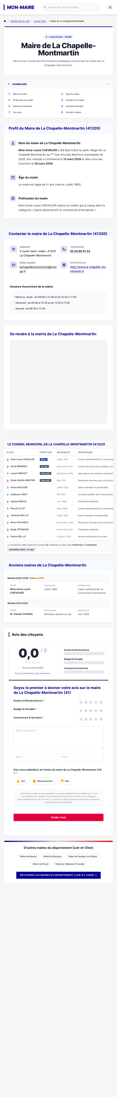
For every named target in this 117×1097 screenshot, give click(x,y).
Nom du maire (18, 94)
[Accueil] (5, 21)
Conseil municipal (72, 106)
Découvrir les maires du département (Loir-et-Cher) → (58, 875)
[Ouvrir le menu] (110, 7)
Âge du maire (70, 94)
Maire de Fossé (40, 864)
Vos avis (15, 112)
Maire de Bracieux (52, 856)
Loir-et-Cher (40, 21)
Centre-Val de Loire (20, 21)
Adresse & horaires (20, 106)
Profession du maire (21, 100)
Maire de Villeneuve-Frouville (69, 864)
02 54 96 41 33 (80, 251)
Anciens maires (71, 112)
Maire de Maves (28, 856)
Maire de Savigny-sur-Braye (83, 856)
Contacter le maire (73, 100)
